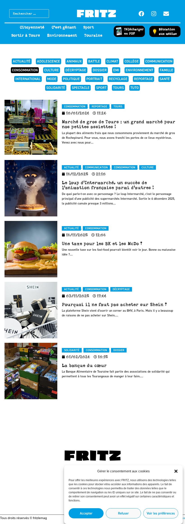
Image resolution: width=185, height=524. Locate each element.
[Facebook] (141, 13)
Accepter (86, 513)
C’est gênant (64, 27)
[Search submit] (56, 13)
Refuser (123, 513)
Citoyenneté (32, 27)
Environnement (62, 35)
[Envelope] (166, 13)
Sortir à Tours (25, 35)
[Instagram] (154, 13)
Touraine (93, 35)
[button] (176, 471)
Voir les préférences (161, 513)
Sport (88, 27)
